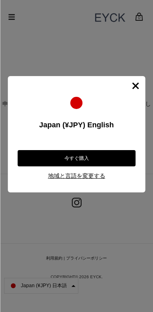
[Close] (135, 86)
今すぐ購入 (76, 158)
